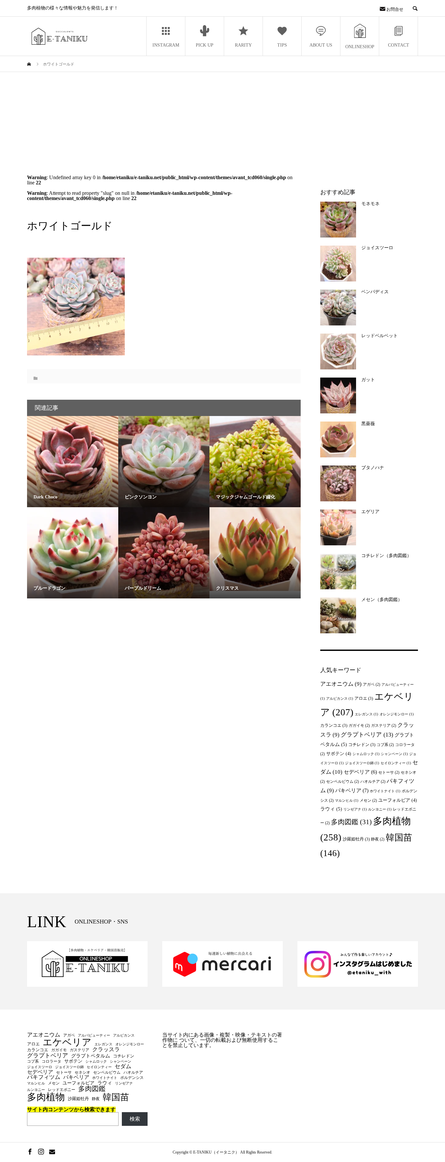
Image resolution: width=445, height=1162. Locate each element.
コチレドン (361, 744)
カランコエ (333, 725)
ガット (368, 379)
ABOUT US (320, 45)
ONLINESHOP (359, 46)
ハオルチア (372, 781)
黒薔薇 (368, 423)
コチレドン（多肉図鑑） (386, 555)
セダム (123, 1066)
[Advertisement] (222, 120)
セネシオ (82, 1072)
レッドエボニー (61, 1090)
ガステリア (383, 725)
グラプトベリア (367, 734)
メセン (368, 800)
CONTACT (398, 45)
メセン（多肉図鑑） (381, 599)
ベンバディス (375, 291)
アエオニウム (341, 684)
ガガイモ (359, 725)
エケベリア (67, 1042)
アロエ (363, 698)
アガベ (371, 684)
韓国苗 (116, 1097)
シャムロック (366, 754)
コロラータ (51, 1061)
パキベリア (351, 790)
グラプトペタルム (90, 1056)
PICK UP (204, 45)
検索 (135, 1119)
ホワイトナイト (385, 791)
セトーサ (388, 772)
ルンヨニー (380, 809)
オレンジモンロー (397, 714)
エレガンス (366, 714)
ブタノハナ (372, 467)
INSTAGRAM (165, 45)
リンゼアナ (355, 809)
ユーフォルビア (397, 800)
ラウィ (331, 808)
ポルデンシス (132, 1078)
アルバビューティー (94, 1035)
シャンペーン (394, 754)
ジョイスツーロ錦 (362, 763)
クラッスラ (106, 1050)
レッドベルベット (379, 335)
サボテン (338, 753)
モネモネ (370, 203)
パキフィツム (43, 1077)
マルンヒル (346, 800)
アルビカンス (339, 698)
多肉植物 (46, 1097)
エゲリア (370, 511)
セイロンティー (395, 763)
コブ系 (385, 744)
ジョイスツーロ (377, 247)
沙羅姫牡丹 (356, 839)
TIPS (282, 45)
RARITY (243, 45)
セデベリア (360, 772)
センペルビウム (342, 781)
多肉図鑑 (351, 822)
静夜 (377, 839)
